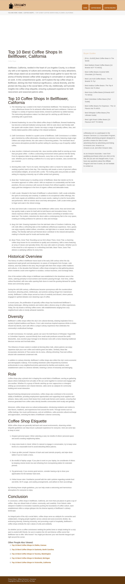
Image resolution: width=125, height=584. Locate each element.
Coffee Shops (29, 13)
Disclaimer (33, 579)
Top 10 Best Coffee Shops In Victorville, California (31, 562)
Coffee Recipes (110, 8)
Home (85, 8)
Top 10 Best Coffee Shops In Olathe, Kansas (29, 545)
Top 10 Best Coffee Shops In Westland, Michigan (31, 558)
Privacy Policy (12, 579)
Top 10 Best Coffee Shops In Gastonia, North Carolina (33, 549)
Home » (20, 13)
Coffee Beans (96, 8)
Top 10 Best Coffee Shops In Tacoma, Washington (31, 554)
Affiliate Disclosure (23, 579)
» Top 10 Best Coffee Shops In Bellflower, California (53, 13)
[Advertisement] (62, 32)
